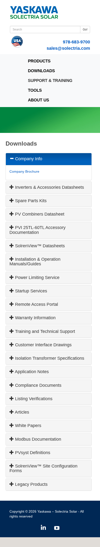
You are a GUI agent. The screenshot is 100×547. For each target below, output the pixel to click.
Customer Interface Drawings (43, 344)
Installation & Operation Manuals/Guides (34, 261)
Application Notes (31, 371)
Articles (21, 412)
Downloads (41, 71)
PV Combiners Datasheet (39, 214)
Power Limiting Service (36, 277)
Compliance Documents (37, 385)
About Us (38, 100)
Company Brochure (24, 171)
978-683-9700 (76, 42)
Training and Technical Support (44, 331)
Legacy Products (31, 484)
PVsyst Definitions (32, 452)
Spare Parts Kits (30, 200)
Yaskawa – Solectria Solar (57, 511)
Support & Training (50, 80)
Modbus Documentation (37, 439)
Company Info (28, 158)
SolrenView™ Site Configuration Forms (43, 468)
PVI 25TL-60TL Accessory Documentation (37, 230)
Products (39, 61)
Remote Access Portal (36, 304)
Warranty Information (35, 317)
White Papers (27, 425)
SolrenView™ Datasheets (39, 245)
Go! (85, 29)
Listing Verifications (33, 398)
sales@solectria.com (68, 48)
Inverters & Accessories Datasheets (49, 187)
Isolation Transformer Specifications (49, 358)
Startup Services (30, 290)
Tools (35, 90)
